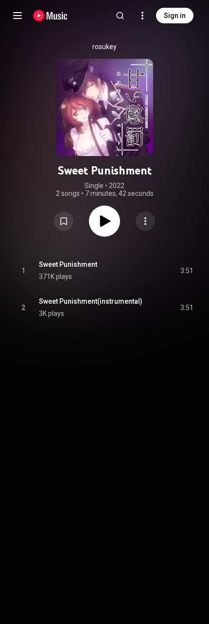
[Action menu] (145, 221)
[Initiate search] (120, 15)
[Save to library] (64, 221)
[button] (63, 221)
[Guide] (17, 15)
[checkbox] (186, 271)
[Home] (50, 15)
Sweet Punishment (68, 264)
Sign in (175, 15)
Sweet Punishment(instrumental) (90, 301)
